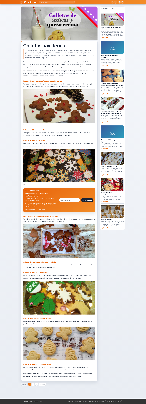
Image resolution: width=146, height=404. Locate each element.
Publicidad (91, 401)
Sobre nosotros (99, 401)
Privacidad (78, 401)
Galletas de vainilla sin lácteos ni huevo (37, 318)
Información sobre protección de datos (35, 209)
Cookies (84, 401)
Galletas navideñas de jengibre (34, 130)
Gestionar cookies (110, 401)
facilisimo (32, 2)
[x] (115, 2)
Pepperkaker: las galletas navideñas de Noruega (40, 216)
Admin (119, 401)
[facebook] (112, 2)
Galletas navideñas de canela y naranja (37, 364)
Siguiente (42, 384)
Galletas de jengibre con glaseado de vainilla (39, 262)
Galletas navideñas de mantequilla (35, 273)
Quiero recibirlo (87, 200)
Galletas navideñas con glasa (34, 140)
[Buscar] (73, 2)
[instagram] (122, 2)
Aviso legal (71, 401)
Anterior (24, 384)
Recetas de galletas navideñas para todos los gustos (42, 81)
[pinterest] (119, 2)
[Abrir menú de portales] (21, 2)
